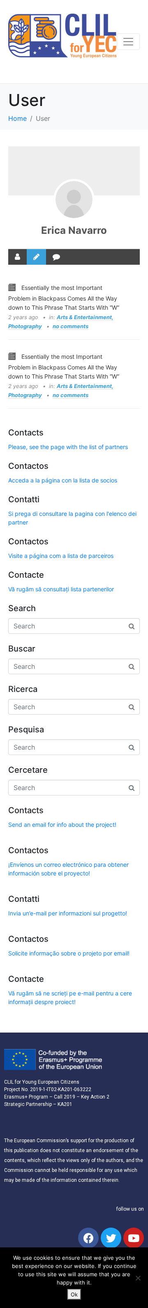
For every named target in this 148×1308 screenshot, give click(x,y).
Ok (74, 1294)
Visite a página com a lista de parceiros (60, 555)
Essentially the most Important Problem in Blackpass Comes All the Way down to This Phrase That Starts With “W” (63, 297)
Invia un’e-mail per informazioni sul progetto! (67, 913)
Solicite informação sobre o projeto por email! (69, 953)
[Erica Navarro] (74, 199)
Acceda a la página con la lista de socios (62, 480)
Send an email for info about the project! (62, 824)
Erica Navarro (74, 230)
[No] (138, 1278)
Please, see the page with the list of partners (68, 446)
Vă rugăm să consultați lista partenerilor (61, 589)
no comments (70, 326)
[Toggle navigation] (128, 41)
